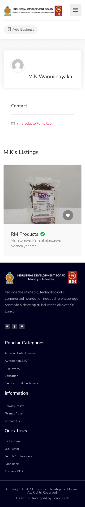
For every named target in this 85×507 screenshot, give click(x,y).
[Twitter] (7, 326)
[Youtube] (22, 326)
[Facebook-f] (14, 326)
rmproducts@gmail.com (36, 123)
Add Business (23, 29)
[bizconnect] (34, 10)
